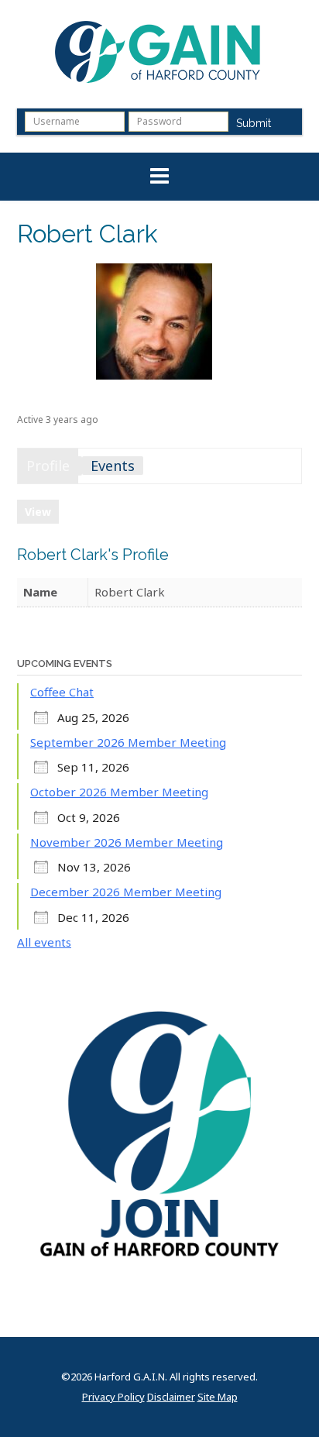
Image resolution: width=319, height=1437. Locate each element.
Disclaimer (171, 1397)
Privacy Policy (113, 1397)
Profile (48, 465)
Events (113, 465)
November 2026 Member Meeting (126, 842)
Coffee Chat (62, 692)
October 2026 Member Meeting (119, 791)
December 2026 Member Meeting (125, 891)
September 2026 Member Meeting (128, 742)
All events (44, 942)
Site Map (217, 1397)
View (38, 511)
